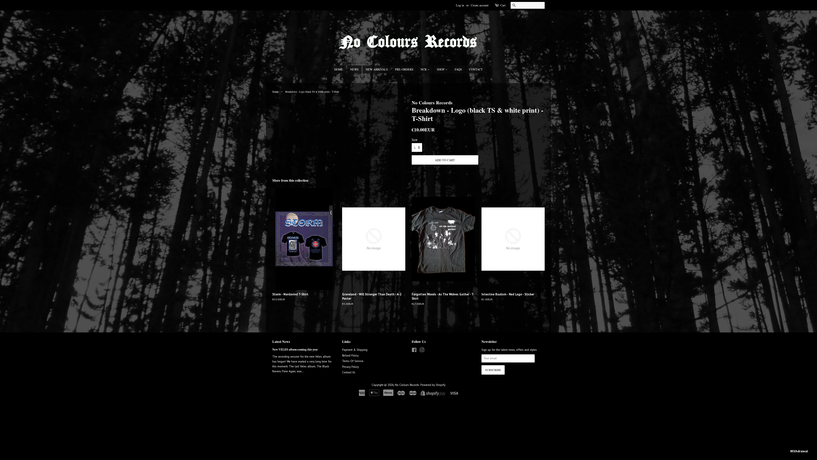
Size (414, 140)
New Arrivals (377, 69)
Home (338, 69)
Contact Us (348, 372)
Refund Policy (350, 355)
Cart (503, 5)
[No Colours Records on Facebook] (414, 351)
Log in (460, 5)
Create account (479, 5)
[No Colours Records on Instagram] (422, 351)
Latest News (281, 341)
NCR (424, 69)
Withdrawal (799, 451)
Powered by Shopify (432, 385)
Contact (476, 69)
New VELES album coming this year (295, 349)
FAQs (458, 69)
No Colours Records (407, 385)
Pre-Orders (404, 69)
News (354, 69)
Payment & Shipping (354, 350)
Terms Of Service (352, 361)
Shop (441, 69)
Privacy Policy (350, 367)
